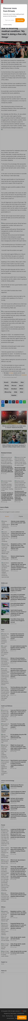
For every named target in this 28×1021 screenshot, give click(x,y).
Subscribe (20, 20)
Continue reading (7, 24)
